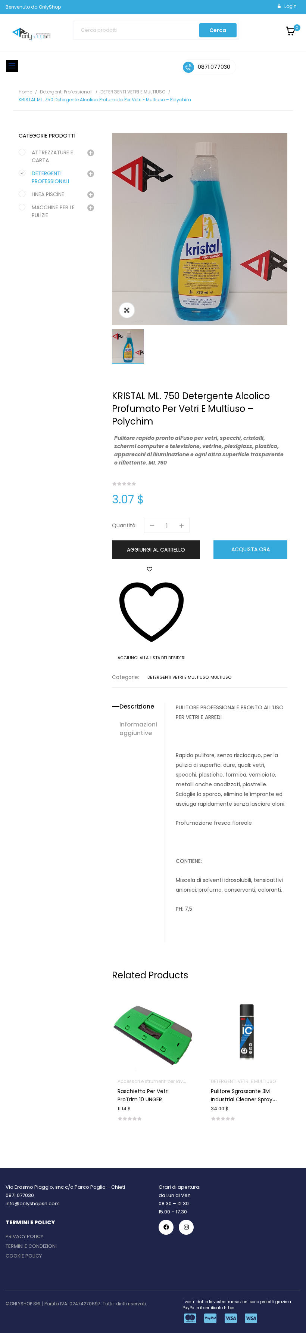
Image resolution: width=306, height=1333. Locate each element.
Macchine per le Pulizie (53, 211)
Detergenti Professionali (66, 92)
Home (25, 92)
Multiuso (220, 677)
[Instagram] (186, 1227)
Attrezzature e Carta (52, 156)
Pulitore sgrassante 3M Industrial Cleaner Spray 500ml (241, 1099)
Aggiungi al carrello (156, 549)
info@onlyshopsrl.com (33, 1203)
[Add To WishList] (144, 1011)
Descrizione (136, 707)
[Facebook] (166, 1227)
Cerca (217, 30)
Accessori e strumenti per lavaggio (157, 1081)
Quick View (162, 1011)
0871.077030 (20, 1195)
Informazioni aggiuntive (138, 729)
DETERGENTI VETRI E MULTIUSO (132, 92)
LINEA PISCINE (48, 194)
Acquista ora (250, 549)
